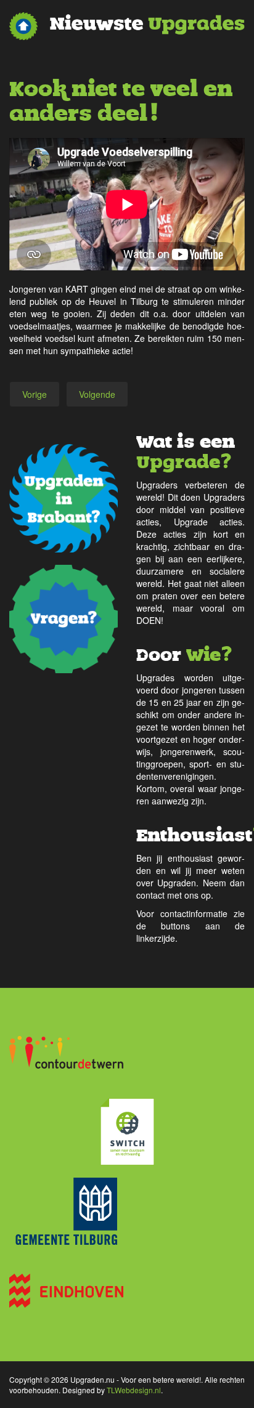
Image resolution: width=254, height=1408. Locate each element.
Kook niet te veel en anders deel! (121, 101)
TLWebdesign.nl (134, 1390)
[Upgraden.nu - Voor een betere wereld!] (127, 26)
